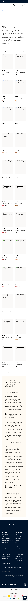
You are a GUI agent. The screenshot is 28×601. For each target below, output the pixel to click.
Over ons (16, 534)
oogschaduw (11, 450)
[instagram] (2, 584)
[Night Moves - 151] (3, 259)
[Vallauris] (16, 339)
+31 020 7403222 (19, 554)
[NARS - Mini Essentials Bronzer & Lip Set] (20, 219)
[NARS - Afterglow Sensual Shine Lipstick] (7, 219)
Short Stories (17, 544)
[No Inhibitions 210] (2, 232)
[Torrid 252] (17, 286)
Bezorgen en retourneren (7, 540)
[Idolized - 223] (5, 232)
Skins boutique (19, 560)
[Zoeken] (5, 5)
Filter (6, 51)
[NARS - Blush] (20, 114)
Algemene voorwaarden (14, 577)
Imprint (19, 591)
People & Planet (18, 548)
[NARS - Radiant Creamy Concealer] (20, 87)
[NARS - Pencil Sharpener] (20, 167)
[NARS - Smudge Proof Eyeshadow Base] (7, 114)
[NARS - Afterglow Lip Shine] (7, 87)
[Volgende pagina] (19, 372)
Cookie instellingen (14, 593)
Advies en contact (5, 534)
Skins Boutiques (18, 538)
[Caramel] (15, 100)
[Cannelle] (17, 100)
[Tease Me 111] (2, 259)
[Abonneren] (24, 571)
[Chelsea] (2, 100)
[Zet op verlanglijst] (10, 56)
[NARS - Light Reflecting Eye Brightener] (7, 140)
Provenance (4, 546)
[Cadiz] (17, 339)
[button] (2, 525)
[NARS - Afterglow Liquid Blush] (7, 192)
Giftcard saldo (5, 542)
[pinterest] (8, 584)
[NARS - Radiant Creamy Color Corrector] (7, 301)
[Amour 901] (15, 286)
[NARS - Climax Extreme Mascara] (20, 61)
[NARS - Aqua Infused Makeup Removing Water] (7, 326)
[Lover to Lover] (5, 100)
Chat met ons (19, 558)
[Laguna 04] (15, 152)
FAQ (3, 536)
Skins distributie (5, 558)
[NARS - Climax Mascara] (7, 61)
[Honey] (16, 100)
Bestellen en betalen (6, 538)
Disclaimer (15, 591)
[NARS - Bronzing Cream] (20, 192)
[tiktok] (15, 584)
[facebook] (5, 584)
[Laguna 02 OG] (16, 205)
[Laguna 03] (17, 152)
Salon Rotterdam (18, 546)
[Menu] (2, 5)
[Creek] (17, 259)
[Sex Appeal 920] (16, 286)
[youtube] (11, 584)
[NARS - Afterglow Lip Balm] (7, 274)
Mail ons (18, 556)
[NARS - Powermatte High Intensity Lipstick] (7, 246)
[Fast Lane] (2, 286)
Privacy (22, 577)
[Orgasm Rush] (3, 205)
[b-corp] (25, 584)
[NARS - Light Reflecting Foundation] (20, 326)
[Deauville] (15, 339)
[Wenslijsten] (22, 5)
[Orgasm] (3, 100)
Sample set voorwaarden (7, 544)
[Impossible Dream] (2, 152)
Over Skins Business (6, 554)
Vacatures (17, 540)
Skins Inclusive (18, 536)
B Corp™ (4, 548)
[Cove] (15, 259)
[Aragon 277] (3, 232)
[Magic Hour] (5, 152)
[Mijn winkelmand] (25, 5)
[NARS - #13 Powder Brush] (7, 353)
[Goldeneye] (3, 152)
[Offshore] (16, 259)
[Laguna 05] (16, 152)
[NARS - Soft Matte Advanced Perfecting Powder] (20, 246)
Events (16, 542)
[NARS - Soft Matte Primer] (20, 301)
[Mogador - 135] (5, 259)
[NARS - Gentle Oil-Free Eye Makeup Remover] (7, 167)
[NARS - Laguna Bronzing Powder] (20, 140)
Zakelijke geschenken (6, 556)
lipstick (16, 403)
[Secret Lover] (2, 205)
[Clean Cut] (3, 286)
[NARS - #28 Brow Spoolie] (20, 353)
